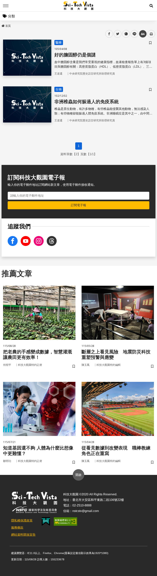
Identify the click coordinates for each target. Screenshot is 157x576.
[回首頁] (79, 5)
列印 (151, 34)
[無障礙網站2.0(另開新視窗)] (65, 521)
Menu (5, 5)
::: (3, 25)
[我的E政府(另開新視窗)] (46, 521)
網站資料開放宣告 (23, 534)
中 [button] (142, 34)
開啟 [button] (78, 474)
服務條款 (17, 527)
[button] (151, 5)
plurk (125, 34)
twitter (117, 34)
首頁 (8, 25)
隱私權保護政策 (22, 520)
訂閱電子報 (78, 205)
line (133, 34)
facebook (109, 34)
